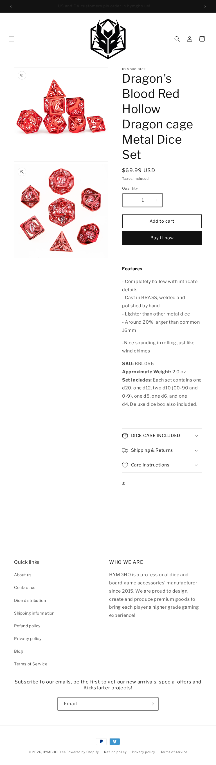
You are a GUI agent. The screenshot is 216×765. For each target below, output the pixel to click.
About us (23, 574)
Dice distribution (30, 600)
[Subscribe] (151, 704)
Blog (18, 651)
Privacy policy (27, 638)
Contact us (24, 587)
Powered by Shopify (82, 752)
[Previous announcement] (11, 6)
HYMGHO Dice (54, 752)
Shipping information (34, 613)
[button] (12, 39)
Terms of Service (31, 663)
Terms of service (174, 752)
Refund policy (27, 625)
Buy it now (162, 237)
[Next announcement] (205, 6)
